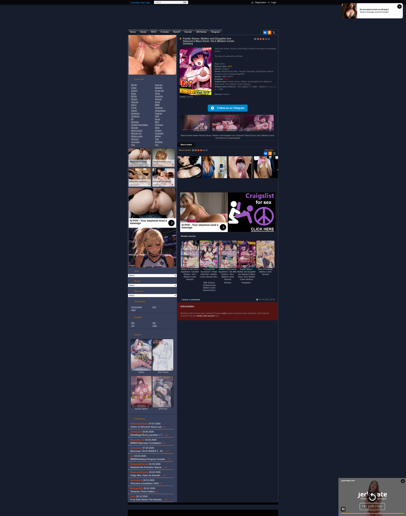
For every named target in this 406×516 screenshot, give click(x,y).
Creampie (159, 133)
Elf (132, 119)
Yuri (156, 145)
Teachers (159, 108)
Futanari (158, 113)
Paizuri (134, 99)
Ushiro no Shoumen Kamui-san (147, 427)
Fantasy (158, 130)
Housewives (160, 111)
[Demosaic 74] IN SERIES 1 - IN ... (149, 451)
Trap (157, 139)
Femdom (159, 142)
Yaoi (133, 145)
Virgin (157, 93)
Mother (158, 136)
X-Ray (134, 108)
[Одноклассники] (269, 32)
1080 (154, 326)
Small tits (159, 96)
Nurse (157, 119)
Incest (157, 102)
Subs (133, 310)
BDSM (134, 96)
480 (154, 323)
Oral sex (134, 102)
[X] (274, 32)
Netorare (135, 122)
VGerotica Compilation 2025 (146, 483)
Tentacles (135, 116)
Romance (135, 113)
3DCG (134, 105)
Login (273, 2)
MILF (157, 122)
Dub (154, 307)
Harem (134, 111)
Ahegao (158, 99)
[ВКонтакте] (265, 32)
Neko (157, 128)
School (134, 91)
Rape (133, 93)
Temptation (246, 283)
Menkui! (227, 283)
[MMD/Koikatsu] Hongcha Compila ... (150, 459)
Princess (135, 139)
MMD (157, 105)
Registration (260, 2)
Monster (134, 128)
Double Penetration (139, 125)
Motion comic (137, 136)
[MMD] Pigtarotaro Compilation (147, 443)
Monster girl (136, 133)
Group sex (159, 91)
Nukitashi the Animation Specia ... (148, 467)
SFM (157, 116)
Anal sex (158, 85)
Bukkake (158, 88)
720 (132, 326)
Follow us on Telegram (230, 108)
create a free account (205, 316)
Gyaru (133, 88)
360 (132, 323)
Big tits (134, 85)
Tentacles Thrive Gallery (144, 491)
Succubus (135, 142)
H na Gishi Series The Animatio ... (149, 499)
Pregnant (159, 125)
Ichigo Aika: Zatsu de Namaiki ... (148, 475)
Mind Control (136, 130)
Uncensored (136, 307)
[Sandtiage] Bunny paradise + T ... (149, 435)
